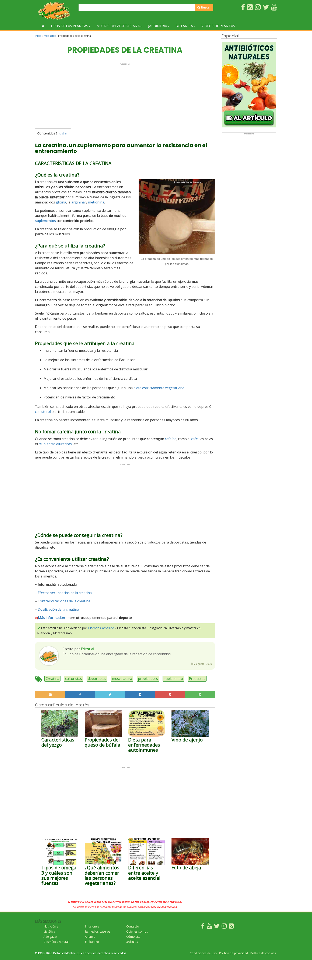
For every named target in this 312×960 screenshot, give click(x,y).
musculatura (122, 678)
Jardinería (157, 26)
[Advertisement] (125, 94)
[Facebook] (203, 927)
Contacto (132, 926)
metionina (96, 202)
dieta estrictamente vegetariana (159, 387)
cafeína (170, 438)
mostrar (62, 133)
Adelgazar (50, 937)
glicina (61, 202)
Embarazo (92, 942)
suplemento (173, 678)
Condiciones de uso (203, 953)
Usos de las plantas (69, 26)
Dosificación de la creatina (58, 609)
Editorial (87, 649)
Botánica (184, 26)
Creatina (52, 678)
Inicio (38, 36)
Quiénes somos (137, 931)
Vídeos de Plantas (218, 26)
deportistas (97, 678)
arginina (78, 202)
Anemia (90, 937)
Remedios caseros (97, 931)
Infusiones (92, 926)
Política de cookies (263, 953)
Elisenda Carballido (101, 628)
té (40, 444)
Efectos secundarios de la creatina (65, 592)
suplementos (45, 220)
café (194, 438)
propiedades (148, 678)
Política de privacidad (233, 953)
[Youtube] (209, 927)
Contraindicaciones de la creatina (64, 601)
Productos (50, 36)
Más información (51, 617)
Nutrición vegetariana (118, 26)
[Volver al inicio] (43, 25)
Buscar (205, 7)
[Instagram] (224, 927)
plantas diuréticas (58, 444)
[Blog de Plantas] (231, 927)
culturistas (73, 678)
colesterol (43, 411)
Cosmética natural (56, 942)
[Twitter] (216, 927)
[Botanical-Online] (55, 11)
